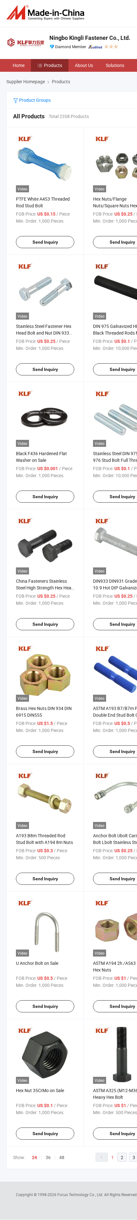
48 (61, 1157)
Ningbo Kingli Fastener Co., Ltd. (89, 37)
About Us (84, 65)
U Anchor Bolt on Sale (37, 963)
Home (19, 65)
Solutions (115, 65)
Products (53, 65)
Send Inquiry (45, 242)
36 (48, 1157)
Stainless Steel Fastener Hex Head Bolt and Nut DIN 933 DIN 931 (43, 333)
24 (34, 1157)
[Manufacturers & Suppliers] (46, 12)
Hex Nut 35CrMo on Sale (40, 1090)
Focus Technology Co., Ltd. (80, 1194)
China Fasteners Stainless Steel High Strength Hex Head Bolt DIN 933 (45, 587)
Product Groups (34, 100)
